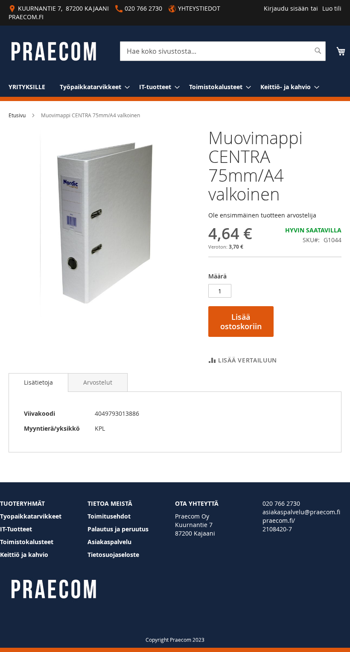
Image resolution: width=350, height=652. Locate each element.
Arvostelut (97, 382)
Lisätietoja (38, 382)
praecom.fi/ (278, 520)
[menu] (175, 87)
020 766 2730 (281, 503)
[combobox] (223, 51)
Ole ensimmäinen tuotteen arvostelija (262, 215)
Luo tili (331, 8)
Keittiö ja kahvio (24, 555)
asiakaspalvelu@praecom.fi (301, 512)
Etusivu (17, 115)
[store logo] (53, 51)
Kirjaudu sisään (286, 8)
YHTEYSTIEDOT (199, 8)
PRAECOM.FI (26, 17)
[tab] (38, 382)
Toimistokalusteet (26, 542)
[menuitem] (26, 87)
